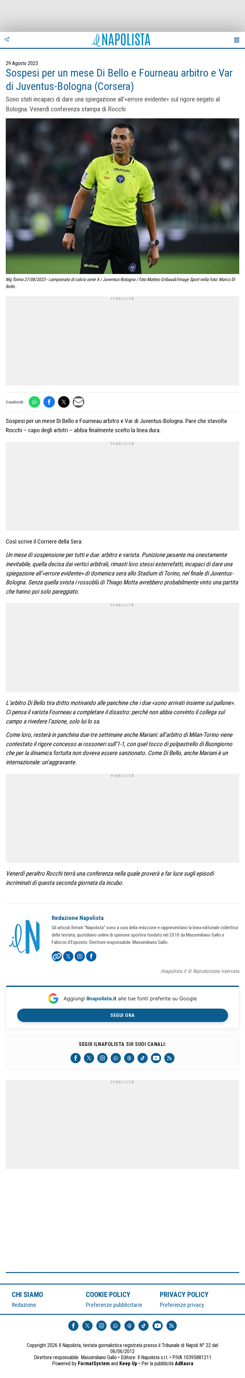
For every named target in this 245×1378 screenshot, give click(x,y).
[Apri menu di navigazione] (236, 40)
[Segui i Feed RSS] (169, 1058)
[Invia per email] (78, 402)
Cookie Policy (108, 1294)
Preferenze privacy (182, 1304)
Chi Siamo (27, 1294)
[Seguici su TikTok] (142, 1058)
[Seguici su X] (89, 1058)
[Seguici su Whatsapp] (116, 1058)
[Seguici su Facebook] (76, 1058)
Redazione (24, 1304)
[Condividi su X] (64, 402)
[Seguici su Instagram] (102, 1058)
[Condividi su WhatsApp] (34, 402)
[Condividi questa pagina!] (7, 40)
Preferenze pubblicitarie (114, 1304)
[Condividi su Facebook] (49, 402)
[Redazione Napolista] (25, 937)
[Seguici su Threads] (129, 1058)
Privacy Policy (184, 1294)
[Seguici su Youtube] (156, 1058)
